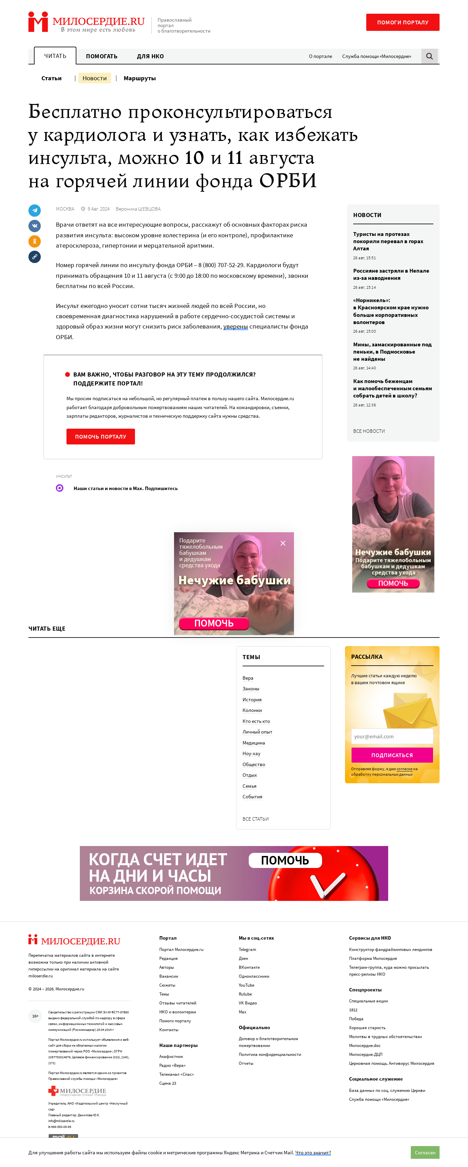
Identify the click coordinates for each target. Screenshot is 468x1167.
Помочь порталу (100, 436)
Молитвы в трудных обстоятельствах (385, 1036)
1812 (353, 1010)
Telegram (247, 949)
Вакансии (168, 976)
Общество (254, 764)
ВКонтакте (249, 967)
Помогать (102, 56)
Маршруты (140, 78)
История (252, 699)
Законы (251, 688)
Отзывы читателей (177, 1003)
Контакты (168, 1030)
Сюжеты (167, 985)
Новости (95, 78)
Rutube (245, 994)
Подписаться (392, 755)
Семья (250, 786)
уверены (235, 326)
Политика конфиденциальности (270, 1054)
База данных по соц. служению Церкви (387, 1090)
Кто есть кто (256, 721)
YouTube (246, 985)
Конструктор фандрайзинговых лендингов (390, 949)
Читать (55, 56)
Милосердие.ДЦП (365, 1054)
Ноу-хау (251, 753)
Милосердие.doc (365, 1045)
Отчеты (246, 1063)
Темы (164, 994)
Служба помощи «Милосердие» (376, 56)
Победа (356, 1019)
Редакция (168, 958)
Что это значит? (313, 1152)
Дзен (243, 958)
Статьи (51, 78)
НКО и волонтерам (177, 1012)
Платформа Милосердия (373, 958)
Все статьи (256, 818)
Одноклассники (254, 976)
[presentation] (392, 736)
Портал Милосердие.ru (181, 949)
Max (242, 1012)
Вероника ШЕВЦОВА (138, 208)
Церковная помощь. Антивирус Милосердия (391, 1063)
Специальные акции (368, 1001)
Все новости (369, 431)
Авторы (166, 967)
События (252, 796)
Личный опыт (257, 731)
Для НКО (150, 56)
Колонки (252, 710)
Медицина (254, 742)
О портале (320, 56)
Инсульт (64, 476)
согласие (404, 768)
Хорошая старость (367, 1028)
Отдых (250, 775)
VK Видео (248, 1003)
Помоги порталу (403, 22)
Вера (248, 678)
